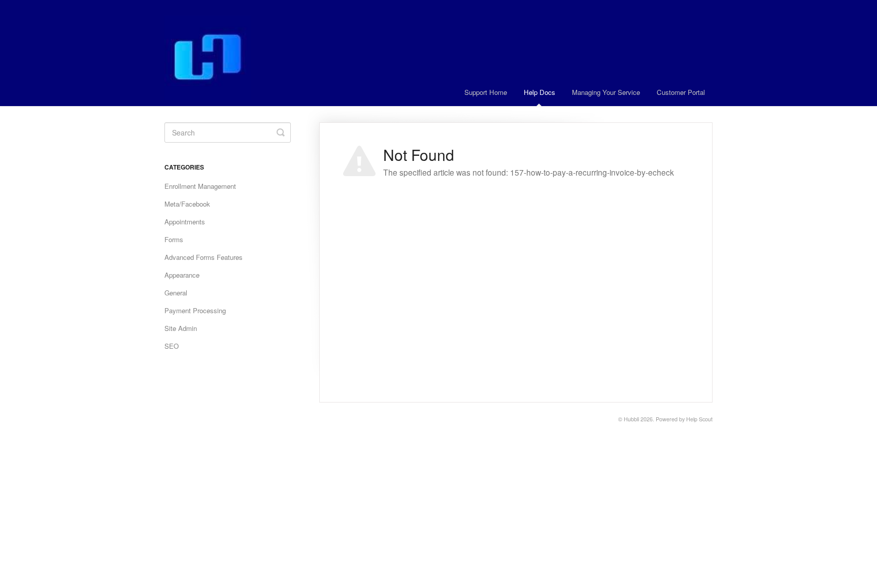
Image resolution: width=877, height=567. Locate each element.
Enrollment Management (200, 186)
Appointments (184, 221)
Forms (173, 239)
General (175, 292)
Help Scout (699, 419)
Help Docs (539, 92)
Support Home (485, 92)
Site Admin (180, 328)
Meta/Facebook (187, 204)
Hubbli (631, 419)
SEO (171, 346)
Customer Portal (681, 92)
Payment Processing (195, 310)
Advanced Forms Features (203, 257)
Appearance (181, 275)
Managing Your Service (606, 92)
